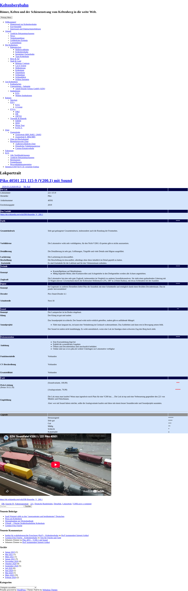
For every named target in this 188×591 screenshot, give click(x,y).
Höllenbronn (20, 68)
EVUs (12, 109)
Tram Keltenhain (22, 56)
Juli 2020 (9, 568)
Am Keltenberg (11, 82)
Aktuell (8, 31)
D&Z (17, 112)
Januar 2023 (10, 552)
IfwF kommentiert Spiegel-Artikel (75, 535)
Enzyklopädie (15, 27)
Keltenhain (19, 70)
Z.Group (18, 107)
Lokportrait (66, 504)
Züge (7, 130)
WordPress (21, 590)
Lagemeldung (15, 43)
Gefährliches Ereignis (19, 40)
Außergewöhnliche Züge (25, 144)
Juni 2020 (9, 570)
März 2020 (9, 575)
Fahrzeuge (9, 151)
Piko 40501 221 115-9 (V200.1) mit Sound (36, 180)
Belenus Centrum (22, 63)
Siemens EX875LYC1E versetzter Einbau (22, 167)
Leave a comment (84, 504)
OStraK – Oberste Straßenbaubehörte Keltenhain (25, 523)
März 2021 (9, 557)
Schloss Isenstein (22, 79)
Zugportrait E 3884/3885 (25, 137)
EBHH (18, 121)
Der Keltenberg (11, 45)
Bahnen (8, 98)
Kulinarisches (15, 84)
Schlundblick (20, 77)
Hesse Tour (20, 125)
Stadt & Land (15, 61)
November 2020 (11, 561)
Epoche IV (9, 504)
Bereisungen (15, 160)
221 (32, 504)
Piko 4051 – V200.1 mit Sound (35, 540)
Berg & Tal (14, 59)
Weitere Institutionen (23, 95)
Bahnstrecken (15, 47)
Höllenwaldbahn (22, 49)
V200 (75, 504)
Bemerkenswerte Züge (19, 141)
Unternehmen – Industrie (20, 86)
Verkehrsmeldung (17, 38)
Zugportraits (15, 132)
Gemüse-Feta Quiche (13, 526)
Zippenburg (20, 72)
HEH (17, 123)
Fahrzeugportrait (21, 504)
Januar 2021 (10, 559)
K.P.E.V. (18, 128)
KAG (17, 105)
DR (16, 114)
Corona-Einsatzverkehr (24, 148)
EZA (17, 93)
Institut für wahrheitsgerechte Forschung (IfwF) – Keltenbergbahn (31, 535)
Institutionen (15, 91)
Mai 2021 (9, 554)
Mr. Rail (27, 187)
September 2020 (11, 566)
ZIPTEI (18, 116)
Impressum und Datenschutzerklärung (25, 29)
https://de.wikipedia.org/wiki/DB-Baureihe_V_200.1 (21, 214)
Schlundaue (20, 75)
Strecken (13, 100)
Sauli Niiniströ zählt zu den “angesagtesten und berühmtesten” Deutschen (34, 516)
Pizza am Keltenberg (13, 519)
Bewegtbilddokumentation (21, 164)
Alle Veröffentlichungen (20, 155)
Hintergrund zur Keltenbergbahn (23, 24)
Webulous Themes (49, 590)
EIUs (12, 102)
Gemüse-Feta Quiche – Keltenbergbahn (21, 538)
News (12, 36)
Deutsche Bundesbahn (44, 504)
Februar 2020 (10, 577)
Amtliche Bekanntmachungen (22, 33)
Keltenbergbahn (14, 5)
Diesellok (57, 504)
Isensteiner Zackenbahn (24, 54)
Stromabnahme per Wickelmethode (19, 521)
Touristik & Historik (18, 118)
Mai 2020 (9, 573)
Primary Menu (6, 18)
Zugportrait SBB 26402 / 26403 (28, 134)
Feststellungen (16, 162)
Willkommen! (10, 22)
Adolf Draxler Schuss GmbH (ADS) (30, 89)
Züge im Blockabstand (19, 139)
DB (3, 504)
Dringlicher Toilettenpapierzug (27, 146)
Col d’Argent (20, 66)
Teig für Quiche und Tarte (50, 538)
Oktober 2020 (10, 564)
